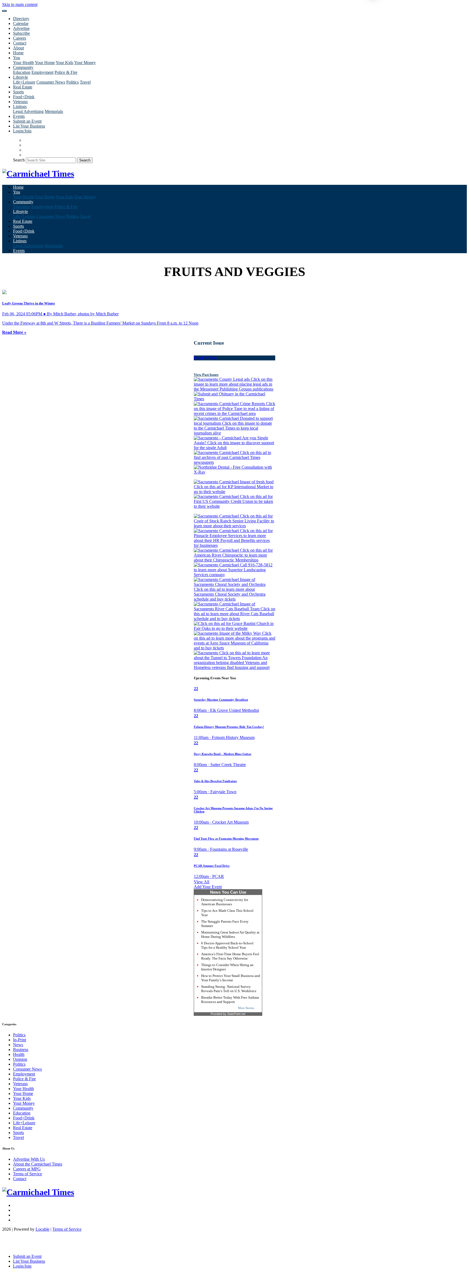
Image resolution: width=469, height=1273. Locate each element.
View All (201, 882)
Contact (19, 43)
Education (21, 72)
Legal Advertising (28, 111)
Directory (21, 18)
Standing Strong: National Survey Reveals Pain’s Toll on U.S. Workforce (228, 989)
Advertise (21, 28)
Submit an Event (27, 121)
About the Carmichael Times (37, 1164)
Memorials (54, 111)
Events (19, 116)
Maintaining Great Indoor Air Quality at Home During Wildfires (230, 934)
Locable (42, 1229)
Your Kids (64, 62)
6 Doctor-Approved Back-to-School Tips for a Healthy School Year (227, 945)
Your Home (45, 62)
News (18, 1044)
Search (19, 160)
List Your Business (29, 126)
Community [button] (23, 67)
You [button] (16, 57)
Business (20, 1049)
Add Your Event (208, 886)
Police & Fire (66, 72)
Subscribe (21, 33)
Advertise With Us (29, 1159)
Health (18, 1054)
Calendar (20, 23)
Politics (72, 82)
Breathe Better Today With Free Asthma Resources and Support (230, 999)
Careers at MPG (27, 1169)
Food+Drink (23, 96)
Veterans (20, 101)
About (18, 48)
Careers (19, 38)
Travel (85, 82)
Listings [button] (20, 106)
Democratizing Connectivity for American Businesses (224, 902)
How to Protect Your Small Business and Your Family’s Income (230, 978)
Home (18, 52)
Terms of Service (27, 1174)
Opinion (20, 1059)
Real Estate (22, 87)
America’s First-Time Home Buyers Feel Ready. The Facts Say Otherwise (230, 956)
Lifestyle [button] (20, 77)
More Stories (246, 1007)
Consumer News (50, 82)
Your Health (23, 62)
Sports (18, 92)
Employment (42, 72)
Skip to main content (19, 4)
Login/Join (22, 131)
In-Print (19, 1039)
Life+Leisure (24, 82)
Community (23, 1108)
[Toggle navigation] (4, 11)
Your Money (85, 62)
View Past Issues (206, 375)
